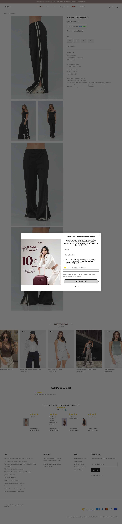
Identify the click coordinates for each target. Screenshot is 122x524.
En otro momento (81, 287)
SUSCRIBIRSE (81, 281)
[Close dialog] (99, 235)
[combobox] (66, 268)
